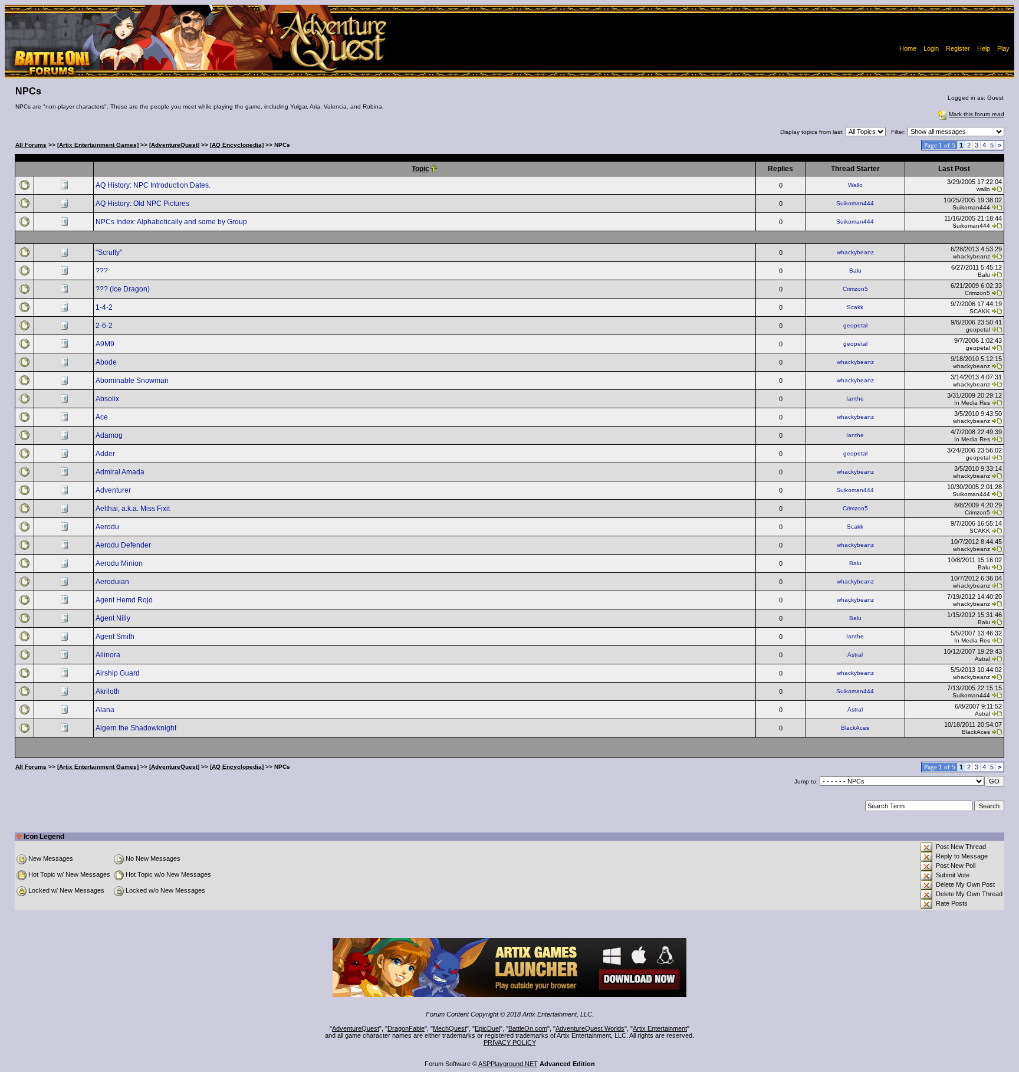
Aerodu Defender (124, 545)
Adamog (110, 435)
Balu (855, 270)
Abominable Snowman (133, 380)
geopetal (855, 325)
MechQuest (449, 1028)
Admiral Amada (121, 472)
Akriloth (108, 691)
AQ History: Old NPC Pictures (143, 203)
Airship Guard (119, 673)
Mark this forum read (976, 114)
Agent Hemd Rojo (125, 600)
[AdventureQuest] (174, 144)
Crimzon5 (855, 289)
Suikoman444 (855, 203)
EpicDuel (487, 1028)
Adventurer (114, 490)
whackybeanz (855, 252)
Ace (103, 417)
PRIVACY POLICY (510, 1042)
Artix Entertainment (660, 1028)
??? (103, 271)
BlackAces (855, 727)
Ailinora (109, 655)
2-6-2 (105, 326)
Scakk (855, 307)
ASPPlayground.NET (508, 1063)
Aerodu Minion (120, 563)
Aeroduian (113, 582)
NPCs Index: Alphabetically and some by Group (172, 222)
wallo (983, 189)
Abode (107, 362)
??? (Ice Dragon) (124, 289)
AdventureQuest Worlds (589, 1028)
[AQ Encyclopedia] (237, 144)
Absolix (108, 399)
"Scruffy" (110, 252)
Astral (855, 654)
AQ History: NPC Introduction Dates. (154, 185)
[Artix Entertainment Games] (98, 144)
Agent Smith (116, 636)
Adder (106, 454)
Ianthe (855, 398)
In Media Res (972, 402)
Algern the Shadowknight (137, 728)
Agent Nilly (114, 618)
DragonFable (406, 1028)
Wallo (855, 185)
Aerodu (108, 527)
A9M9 (106, 344)
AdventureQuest (355, 1028)
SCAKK (979, 311)
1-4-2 (105, 307)
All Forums (31, 144)
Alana (106, 710)
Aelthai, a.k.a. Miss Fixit (134, 508)
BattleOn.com (527, 1028)
